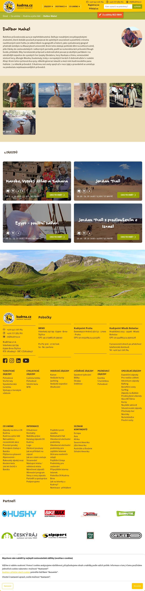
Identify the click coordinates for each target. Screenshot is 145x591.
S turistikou (103, 381)
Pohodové (31, 381)
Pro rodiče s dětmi (130, 377)
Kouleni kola (9, 463)
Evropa (77, 433)
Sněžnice (78, 384)
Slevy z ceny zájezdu (36, 475)
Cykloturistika (33, 378)
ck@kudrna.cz (135, 2)
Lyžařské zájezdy (83, 371)
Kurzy (124, 402)
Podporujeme (33, 481)
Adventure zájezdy (130, 381)
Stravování (31, 460)
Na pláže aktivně (129, 405)
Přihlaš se (93, 8)
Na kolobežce (127, 417)
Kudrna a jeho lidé (31, 16)
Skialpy (77, 381)
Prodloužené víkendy (131, 396)
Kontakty (30, 433)
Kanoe (53, 374)
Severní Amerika (81, 442)
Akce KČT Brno (128, 399)
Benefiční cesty (128, 387)
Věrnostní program (35, 472)
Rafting (124, 384)
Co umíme (15, 16)
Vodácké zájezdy (59, 371)
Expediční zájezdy (129, 374)
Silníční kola (32, 384)
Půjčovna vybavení (12, 454)
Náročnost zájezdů (35, 469)
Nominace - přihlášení (60, 487)
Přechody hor (127, 411)
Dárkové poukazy (34, 448)
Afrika (77, 439)
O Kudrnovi (31, 430)
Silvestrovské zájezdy (131, 408)
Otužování (55, 387)
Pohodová (8, 378)
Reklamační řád (57, 436)
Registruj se (93, 5)
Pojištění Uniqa (57, 460)
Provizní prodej (10, 445)
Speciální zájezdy (131, 371)
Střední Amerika (81, 451)
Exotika (101, 378)
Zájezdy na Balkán (129, 393)
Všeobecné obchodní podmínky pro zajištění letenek (60, 448)
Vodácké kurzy (57, 377)
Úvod (5, 16)
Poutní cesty (127, 420)
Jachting (54, 381)
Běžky (77, 377)
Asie (76, 436)
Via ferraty (8, 381)
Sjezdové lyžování (82, 374)
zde (34, 539)
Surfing (124, 390)
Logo (28, 445)
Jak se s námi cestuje (36, 457)
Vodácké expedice (58, 384)
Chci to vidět (56, 195)
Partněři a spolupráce (36, 478)
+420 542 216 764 (96, 2)
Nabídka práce (33, 436)
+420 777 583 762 (116, 2)
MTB (28, 387)
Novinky (125, 414)
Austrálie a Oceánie (83, 448)
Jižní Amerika (80, 445)
